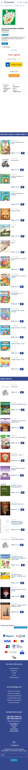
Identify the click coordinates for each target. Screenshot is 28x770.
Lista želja (15, 75)
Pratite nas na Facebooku (14, 691)
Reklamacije (14, 670)
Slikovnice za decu (19, 5)
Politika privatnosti (14, 677)
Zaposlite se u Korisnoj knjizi (14, 700)
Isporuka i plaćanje (14, 668)
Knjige (1, 5)
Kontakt (14, 673)
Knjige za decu (8, 5)
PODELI (5, 43)
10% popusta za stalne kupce (14, 695)
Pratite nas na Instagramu (14, 693)
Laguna (15, 90)
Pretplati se (14, 760)
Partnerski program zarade (14, 698)
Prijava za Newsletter (14, 702)
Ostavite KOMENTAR (20, 627)
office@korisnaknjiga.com (14, 721)
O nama (14, 675)
